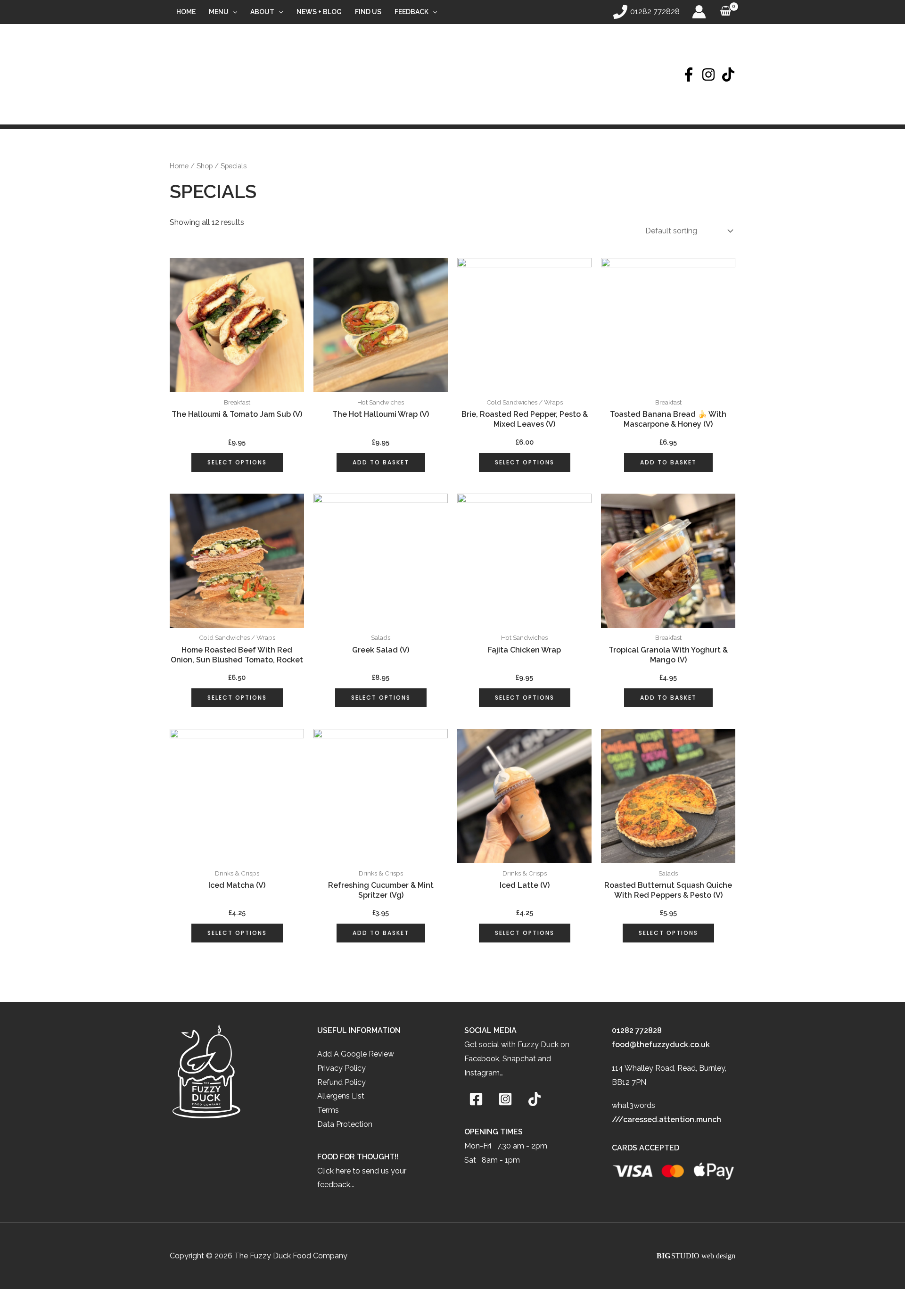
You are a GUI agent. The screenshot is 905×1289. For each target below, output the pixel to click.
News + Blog (319, 12)
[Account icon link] (699, 12)
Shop (205, 166)
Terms (328, 1110)
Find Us (368, 12)
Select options (237, 462)
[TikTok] (728, 74)
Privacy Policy (341, 1068)
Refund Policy (341, 1082)
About (262, 12)
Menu (219, 12)
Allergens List (340, 1095)
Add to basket (381, 462)
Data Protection (344, 1124)
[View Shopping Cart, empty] (725, 11)
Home (186, 12)
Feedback (411, 12)
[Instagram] (708, 74)
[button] (233, 12)
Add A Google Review (355, 1053)
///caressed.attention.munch (666, 1119)
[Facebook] (689, 74)
